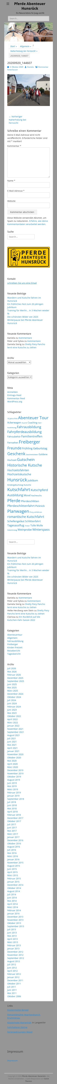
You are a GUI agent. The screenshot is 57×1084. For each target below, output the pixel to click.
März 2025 (12, 690)
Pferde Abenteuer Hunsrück (34, 1076)
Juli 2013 (11, 929)
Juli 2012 (11, 964)
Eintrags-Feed (14, 395)
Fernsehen (12, 442)
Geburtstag (40, 448)
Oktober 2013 (14, 923)
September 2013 (15, 926)
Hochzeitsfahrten (18, 470)
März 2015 (12, 875)
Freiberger (29, 442)
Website (11, 201)
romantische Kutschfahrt (25, 517)
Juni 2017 (12, 827)
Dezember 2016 (15, 840)
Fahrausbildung (29, 427)
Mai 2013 (12, 935)
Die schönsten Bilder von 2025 (22, 316)
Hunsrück (17, 480)
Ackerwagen (14, 422)
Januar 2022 (13, 725)
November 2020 (15, 754)
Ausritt (24, 423)
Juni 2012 (12, 967)
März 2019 (12, 789)
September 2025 (15, 681)
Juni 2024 (12, 703)
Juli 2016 (11, 849)
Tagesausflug (15, 525)
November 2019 (15, 773)
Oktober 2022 (14, 716)
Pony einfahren (36, 512)
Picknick (40, 506)
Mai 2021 (12, 744)
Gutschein (26, 459)
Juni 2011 (12, 989)
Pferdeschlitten (30, 501)
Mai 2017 (12, 830)
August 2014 (13, 891)
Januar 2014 (13, 913)
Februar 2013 (14, 945)
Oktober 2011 (14, 983)
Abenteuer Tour (33, 417)
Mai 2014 (12, 900)
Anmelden (12, 392)
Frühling (27, 448)
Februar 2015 (14, 878)
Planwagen (18, 511)
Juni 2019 (12, 783)
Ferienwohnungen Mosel (20, 1031)
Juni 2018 (12, 805)
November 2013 (15, 919)
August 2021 (13, 735)
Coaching (32, 422)
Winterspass (41, 529)
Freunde (14, 447)
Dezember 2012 (15, 951)
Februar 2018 (14, 814)
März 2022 (12, 722)
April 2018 (12, 811)
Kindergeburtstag (15, 484)
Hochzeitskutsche (19, 474)
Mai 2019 (12, 786)
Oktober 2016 (14, 843)
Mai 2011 (12, 993)
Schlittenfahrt (33, 521)
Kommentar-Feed (16, 398)
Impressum (12, 1060)
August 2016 (13, 846)
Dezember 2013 (15, 916)
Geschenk (16, 453)
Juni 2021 (12, 741)
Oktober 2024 (14, 697)
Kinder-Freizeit (14, 647)
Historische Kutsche (24, 465)
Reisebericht (13, 650)
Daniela (30, 67)
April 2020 (12, 763)
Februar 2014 (14, 910)
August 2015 (13, 865)
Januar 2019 (13, 795)
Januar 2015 (13, 881)
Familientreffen (31, 436)
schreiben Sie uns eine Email (22, 283)
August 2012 (13, 961)
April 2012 (12, 970)
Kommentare (25, 337)
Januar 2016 (13, 859)
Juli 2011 (11, 986)
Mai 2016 (12, 853)
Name (11, 180)
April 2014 (12, 904)
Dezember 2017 (15, 818)
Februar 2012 (14, 974)
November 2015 (15, 862)
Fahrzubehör (14, 436)
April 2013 (12, 939)
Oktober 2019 (14, 776)
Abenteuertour (14, 634)
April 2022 (12, 719)
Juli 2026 (11, 668)
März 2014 (12, 907)
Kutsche (27, 484)
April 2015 (12, 872)
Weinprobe (25, 529)
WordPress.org (14, 401)
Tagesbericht (14, 653)
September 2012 (15, 958)
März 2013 (12, 942)
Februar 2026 (14, 674)
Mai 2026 (12, 671)
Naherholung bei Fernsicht (23, 51)
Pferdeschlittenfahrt (21, 506)
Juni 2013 (12, 932)
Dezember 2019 (15, 770)
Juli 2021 (11, 738)
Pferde (13, 500)
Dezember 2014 (15, 884)
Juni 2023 (12, 709)
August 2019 (13, 779)
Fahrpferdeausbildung (24, 432)
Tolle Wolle (36, 525)
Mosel (27, 495)
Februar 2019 (14, 792)
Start (13, 46)
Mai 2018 (12, 808)
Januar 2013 (13, 948)
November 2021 (15, 728)
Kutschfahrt (18, 489)
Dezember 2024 (15, 693)
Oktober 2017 (14, 821)
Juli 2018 (11, 802)
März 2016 (12, 856)
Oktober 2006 (14, 996)
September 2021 (15, 732)
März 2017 (12, 833)
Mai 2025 (12, 687)
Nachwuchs (36, 495)
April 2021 (12, 748)
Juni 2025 (12, 684)
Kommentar (14, 145)
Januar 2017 (13, 837)
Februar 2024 (14, 706)
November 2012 (15, 954)
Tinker (27, 526)
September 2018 (15, 798)
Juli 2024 (11, 700)
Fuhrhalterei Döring (17, 1027)
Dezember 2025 (15, 677)
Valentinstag (12, 530)
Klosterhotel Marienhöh (19, 1022)
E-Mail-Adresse (15, 190)
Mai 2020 (12, 760)
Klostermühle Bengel (18, 1009)
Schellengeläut (15, 521)
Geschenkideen (32, 454)
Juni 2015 (12, 869)
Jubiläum (33, 480)
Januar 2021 (13, 751)
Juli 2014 (11, 894)
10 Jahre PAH (12, 419)
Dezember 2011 (15, 980)
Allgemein (25, 46)
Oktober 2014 (14, 888)
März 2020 (12, 767)
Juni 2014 (12, 897)
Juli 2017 (11, 824)
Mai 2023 (12, 712)
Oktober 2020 (14, 757)
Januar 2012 (13, 977)
